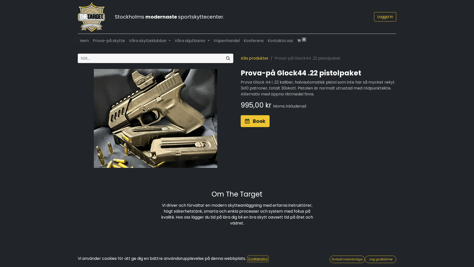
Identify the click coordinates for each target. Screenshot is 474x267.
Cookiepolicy (258, 259)
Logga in (385, 17)
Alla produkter (255, 58)
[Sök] (228, 58)
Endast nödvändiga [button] (347, 259)
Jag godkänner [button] (381, 259)
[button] (255, 121)
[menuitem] (84, 41)
